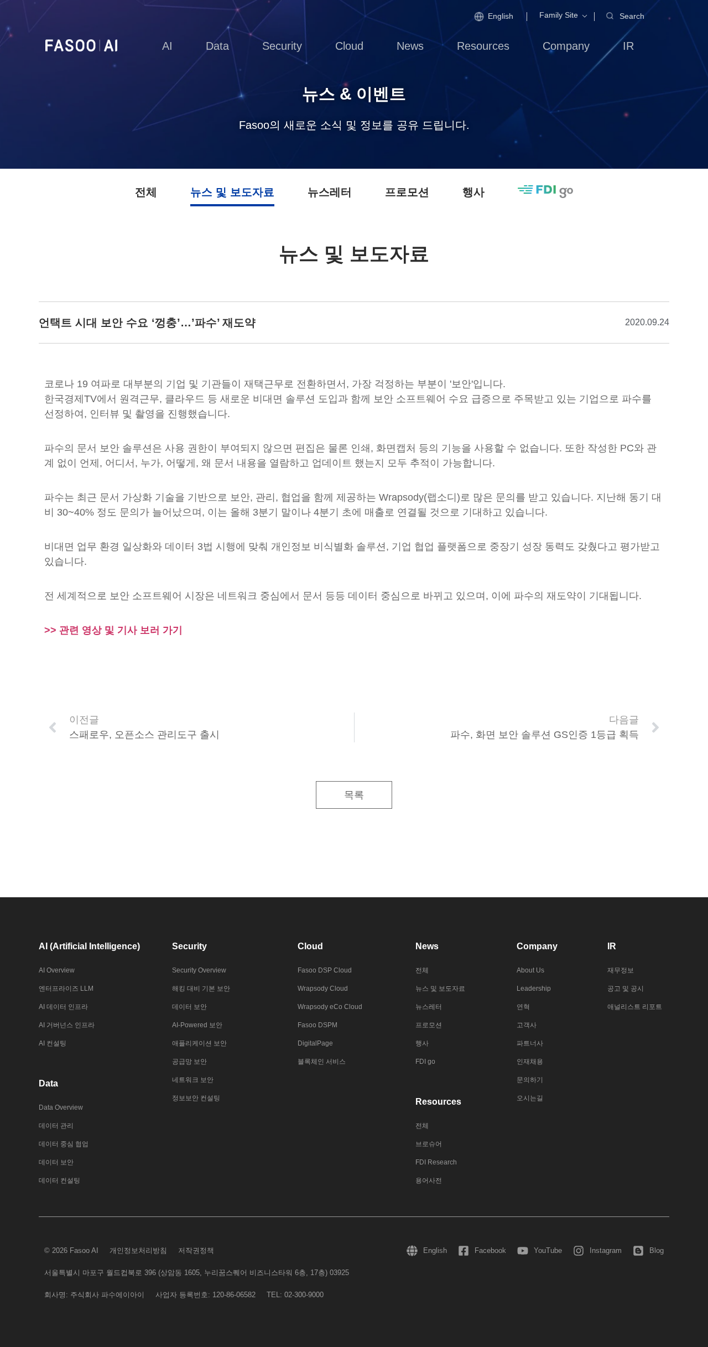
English (500, 16)
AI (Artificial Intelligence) (89, 946)
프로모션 (407, 192)
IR (611, 946)
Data (48, 1083)
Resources (438, 1101)
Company (537, 946)
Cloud (310, 946)
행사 (473, 192)
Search (632, 16)
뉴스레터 (330, 192)
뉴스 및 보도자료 (232, 192)
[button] (559, 15)
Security (189, 946)
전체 (146, 192)
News (427, 946)
